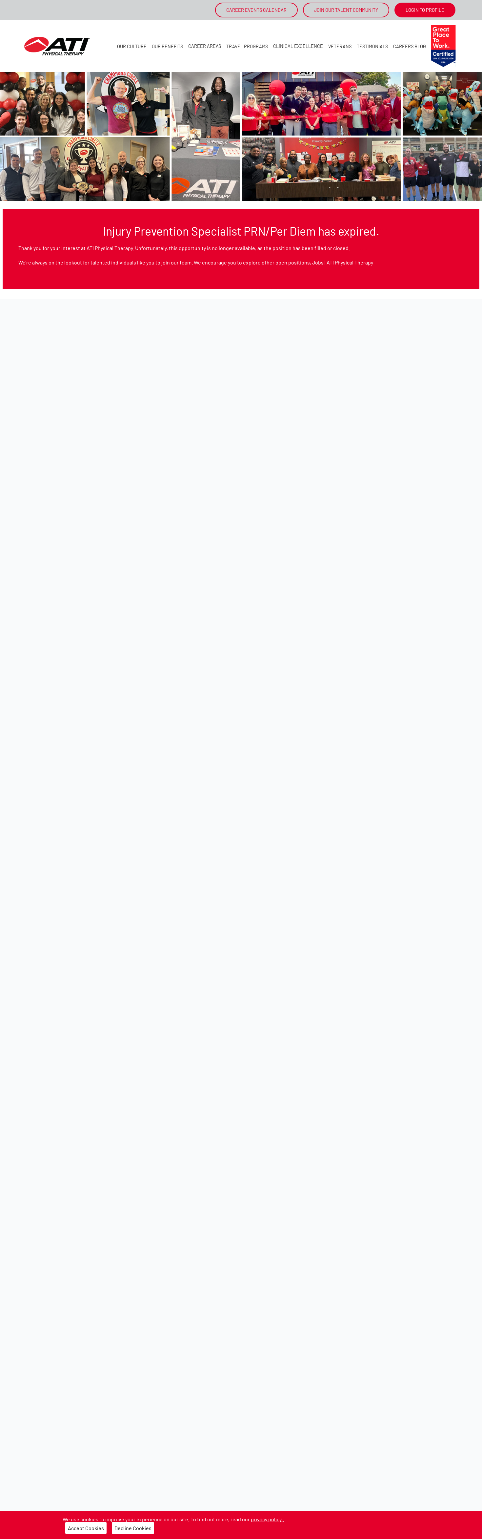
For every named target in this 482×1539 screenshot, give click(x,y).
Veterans (339, 46)
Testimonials (372, 46)
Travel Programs (247, 46)
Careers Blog (409, 46)
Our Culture (132, 46)
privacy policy (267, 1519)
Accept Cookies (86, 1528)
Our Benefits (167, 46)
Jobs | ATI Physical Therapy (342, 262)
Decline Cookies (132, 1528)
